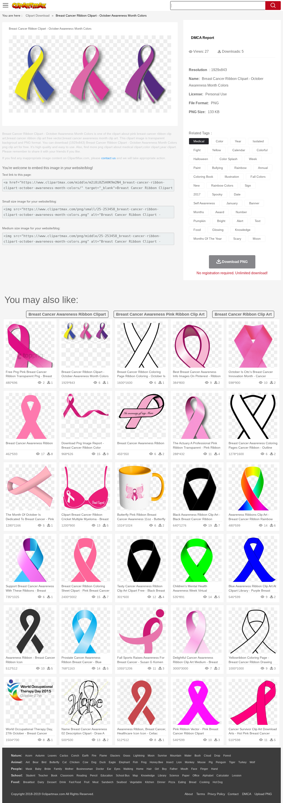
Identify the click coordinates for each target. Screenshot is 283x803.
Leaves (52, 755)
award (219, 212)
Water (187, 755)
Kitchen (149, 782)
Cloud (207, 755)
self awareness (204, 203)
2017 (197, 194)
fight (197, 150)
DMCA (246, 794)
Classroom (66, 775)
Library (162, 775)
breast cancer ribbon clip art (243, 314)
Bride (47, 768)
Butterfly (54, 762)
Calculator (222, 775)
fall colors (258, 176)
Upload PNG (263, 794)
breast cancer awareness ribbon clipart (67, 314)
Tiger (232, 762)
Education (107, 775)
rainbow (240, 168)
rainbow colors (222, 185)
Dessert (51, 782)
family (58, 768)
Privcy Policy (216, 794)
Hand (214, 768)
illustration (232, 176)
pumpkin (199, 221)
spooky (217, 194)
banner (254, 203)
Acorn (28, 755)
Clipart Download (38, 15)
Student (30, 775)
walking (128, 768)
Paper (185, 775)
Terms (200, 794)
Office (196, 775)
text (257, 221)
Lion (179, 762)
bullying (217, 168)
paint (197, 168)
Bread (192, 782)
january (232, 203)
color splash (228, 159)
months (198, 212)
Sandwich (107, 782)
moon (257, 238)
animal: (17, 762)
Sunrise (162, 755)
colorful (262, 150)
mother (69, 768)
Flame (103, 755)
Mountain (175, 755)
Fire (94, 755)
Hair (149, 768)
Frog (144, 762)
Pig (211, 762)
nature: (16, 755)
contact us (108, 158)
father (174, 768)
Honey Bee (156, 762)
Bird (44, 762)
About (189, 794)
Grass (126, 755)
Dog (93, 762)
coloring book (203, 176)
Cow (85, 762)
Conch (75, 755)
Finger (204, 768)
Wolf (252, 762)
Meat (95, 782)
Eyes (117, 768)
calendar (238, 150)
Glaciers (115, 755)
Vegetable (136, 782)
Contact (233, 794)
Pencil (94, 775)
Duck (102, 762)
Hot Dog (218, 782)
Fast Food (75, 782)
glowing (218, 230)
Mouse (201, 762)
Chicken (75, 762)
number (241, 212)
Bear (35, 762)
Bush (198, 755)
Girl (157, 768)
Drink (62, 782)
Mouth (184, 768)
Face (194, 768)
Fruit (86, 782)
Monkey (189, 762)
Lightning (139, 755)
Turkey (242, 762)
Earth (85, 755)
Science (174, 775)
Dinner (161, 782)
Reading (81, 775)
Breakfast (28, 782)
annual (263, 168)
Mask (29, 768)
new (196, 185)
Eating (182, 782)
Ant (28, 762)
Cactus (64, 755)
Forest (227, 755)
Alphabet (208, 775)
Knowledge (148, 775)
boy (164, 768)
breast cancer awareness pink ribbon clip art (160, 314)
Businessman (84, 768)
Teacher (43, 775)
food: (15, 782)
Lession (236, 775)
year (238, 141)
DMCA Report (202, 38)
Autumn (40, 755)
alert (240, 221)
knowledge (242, 230)
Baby (38, 768)
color (219, 141)
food (197, 230)
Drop (217, 755)
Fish (135, 762)
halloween (200, 159)
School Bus (123, 775)
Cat (64, 762)
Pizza (171, 782)
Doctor (100, 768)
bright (221, 221)
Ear (109, 768)
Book (54, 775)
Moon (151, 755)
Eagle (112, 762)
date (237, 194)
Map (135, 775)
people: (17, 768)
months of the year (207, 238)
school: (17, 775)
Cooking (204, 782)
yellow (216, 150)
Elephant (124, 762)
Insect (169, 762)
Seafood (122, 782)
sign (248, 185)
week (253, 159)
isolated (258, 141)
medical (198, 141)
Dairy (41, 782)
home (139, 768)
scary (237, 238)
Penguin (221, 762)
